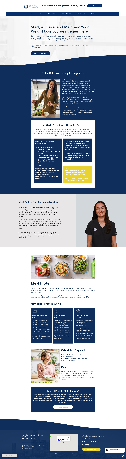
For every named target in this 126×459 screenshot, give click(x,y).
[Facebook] (86, 444)
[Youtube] (83, 444)
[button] (66, 13)
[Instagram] (88, 444)
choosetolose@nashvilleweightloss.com (93, 436)
